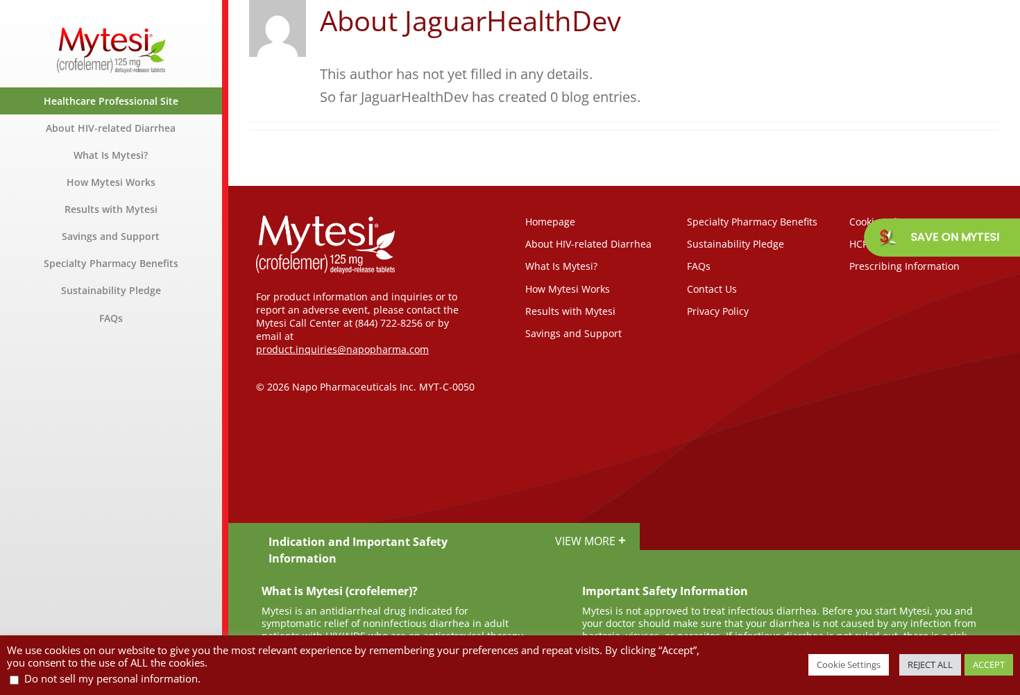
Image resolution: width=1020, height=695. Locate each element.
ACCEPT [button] (989, 664)
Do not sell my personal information (111, 678)
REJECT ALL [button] (930, 664)
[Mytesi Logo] (111, 34)
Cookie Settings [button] (849, 664)
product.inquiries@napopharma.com (342, 349)
